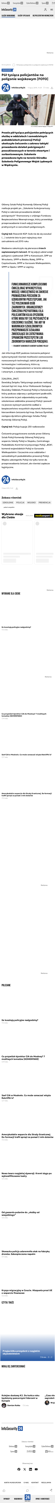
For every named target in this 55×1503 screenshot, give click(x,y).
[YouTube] (36, 1469)
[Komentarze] (27, 1490)
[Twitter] (24, 1469)
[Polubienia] (4, 1490)
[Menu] (51, 9)
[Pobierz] (52, 87)
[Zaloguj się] (45, 9)
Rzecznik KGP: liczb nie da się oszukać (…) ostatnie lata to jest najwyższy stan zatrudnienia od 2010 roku (27, 237)
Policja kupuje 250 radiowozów (29, 426)
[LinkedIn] (30, 1469)
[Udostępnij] (51, 1490)
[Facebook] (19, 1469)
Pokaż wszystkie (9, 507)
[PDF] (16, 488)
